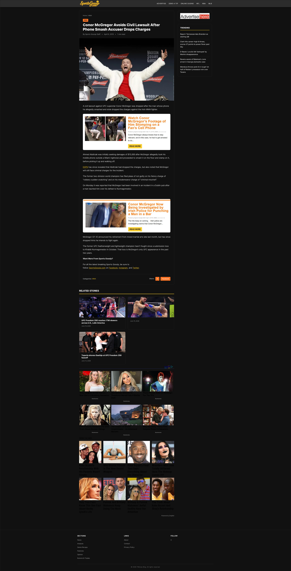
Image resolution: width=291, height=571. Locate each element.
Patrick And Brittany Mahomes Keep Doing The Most (114, 505)
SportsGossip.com (97, 268)
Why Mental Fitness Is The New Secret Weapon (114, 468)
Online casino (187, 3)
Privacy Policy (129, 547)
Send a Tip (173, 3)
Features (80, 551)
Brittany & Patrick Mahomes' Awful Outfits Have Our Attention (137, 507)
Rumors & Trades (83, 558)
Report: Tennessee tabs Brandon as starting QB (194, 35)
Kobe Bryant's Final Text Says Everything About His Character (138, 470)
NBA (204, 3)
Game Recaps (82, 547)
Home (85, 15)
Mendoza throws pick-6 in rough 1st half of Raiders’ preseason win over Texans (194, 69)
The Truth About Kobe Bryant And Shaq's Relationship (163, 505)
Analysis (80, 544)
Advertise (161, 3)
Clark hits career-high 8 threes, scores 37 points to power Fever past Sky (194, 44)
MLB (210, 3)
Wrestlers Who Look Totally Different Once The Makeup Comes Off (163, 470)
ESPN (85, 167)
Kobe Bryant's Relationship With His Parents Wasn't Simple (89, 470)
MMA (90, 15)
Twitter (136, 268)
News (79, 540)
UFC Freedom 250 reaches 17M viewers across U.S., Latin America (99, 321)
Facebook (113, 268)
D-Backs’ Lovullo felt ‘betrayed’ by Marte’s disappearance (193, 53)
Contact (127, 544)
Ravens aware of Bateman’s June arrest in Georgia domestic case (193, 60)
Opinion (80, 554)
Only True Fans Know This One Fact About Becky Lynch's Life (90, 507)
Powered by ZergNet (167, 516)
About (126, 540)
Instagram (123, 268)
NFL (198, 3)
